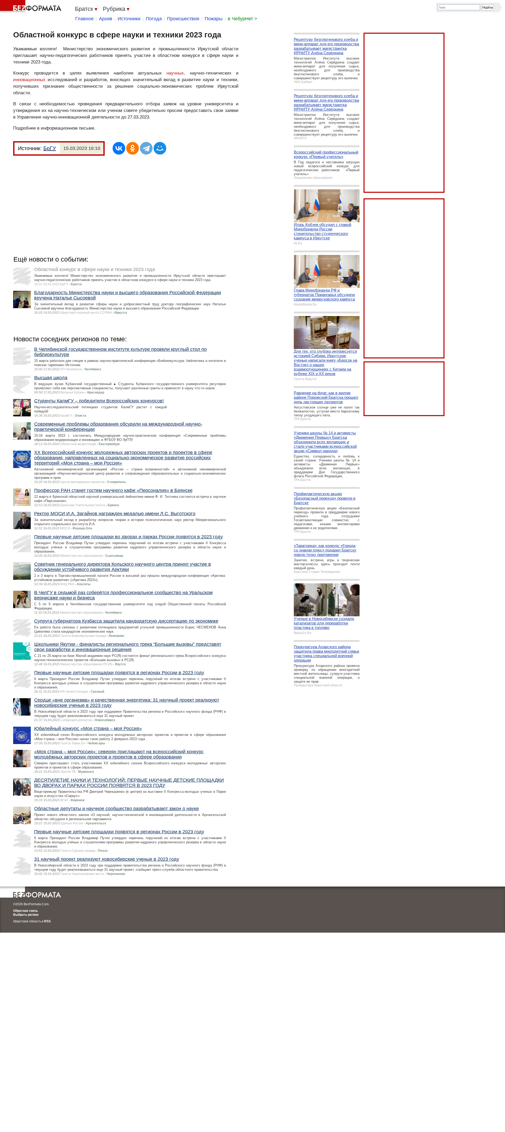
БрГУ (49, 148)
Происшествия (183, 18)
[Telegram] (146, 148)
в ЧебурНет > (242, 18)
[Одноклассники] (132, 148)
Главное (84, 18)
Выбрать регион (25, 915)
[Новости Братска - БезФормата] (31, 6)
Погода (154, 18)
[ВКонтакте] (119, 148)
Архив (105, 18)
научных (175, 73)
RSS (47, 921)
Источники (129, 18)
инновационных (29, 79)
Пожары (214, 18)
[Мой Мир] (160, 148)
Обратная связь (25, 911)
